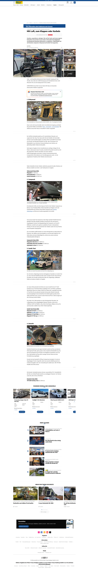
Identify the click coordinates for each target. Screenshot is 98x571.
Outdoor (68, 565)
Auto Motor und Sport (23, 565)
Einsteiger (21, 4)
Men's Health (56, 565)
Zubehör (38, 4)
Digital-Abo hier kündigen (63, 541)
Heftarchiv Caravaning (42, 547)
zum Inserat (22, 411)
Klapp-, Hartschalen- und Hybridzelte (50, 126)
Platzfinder (43, 4)
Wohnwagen (33, 4)
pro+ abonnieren (38, 537)
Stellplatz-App (31, 537)
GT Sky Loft (35, 312)
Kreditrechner (61, 537)
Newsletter (23, 537)
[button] (38, 63)
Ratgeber (55, 4)
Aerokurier (16, 565)
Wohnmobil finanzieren (69, 537)
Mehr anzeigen (44, 511)
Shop (27, 537)
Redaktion (71, 541)
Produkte (51, 0)
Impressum (56, 541)
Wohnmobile (26, 4)
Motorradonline (63, 565)
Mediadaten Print (48, 552)
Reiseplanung (49, 4)
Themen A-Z (56, 537)
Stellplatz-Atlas (50, 537)
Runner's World (41, 567)
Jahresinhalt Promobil (51, 547)
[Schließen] (60, 91)
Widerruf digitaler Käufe (44, 543)
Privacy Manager (40, 541)
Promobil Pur (44, 537)
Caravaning (18, 537)
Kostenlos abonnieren (23, 526)
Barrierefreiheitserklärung (48, 541)
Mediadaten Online (41, 552)
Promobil (72, 565)
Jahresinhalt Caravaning (60, 547)
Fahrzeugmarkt (61, 4)
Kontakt (17, 541)
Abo (46, 0)
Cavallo (37, 565)
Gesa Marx (28, 45)
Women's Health (48, 567)
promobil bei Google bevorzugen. (45, 95)
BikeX (29, 565)
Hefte (48, 0)
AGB (20, 541)
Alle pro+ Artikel (16, 4)
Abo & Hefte (27, 547)
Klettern (46, 565)
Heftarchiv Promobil (34, 547)
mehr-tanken (51, 565)
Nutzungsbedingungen (26, 541)
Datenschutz (34, 541)
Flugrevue (41, 565)
